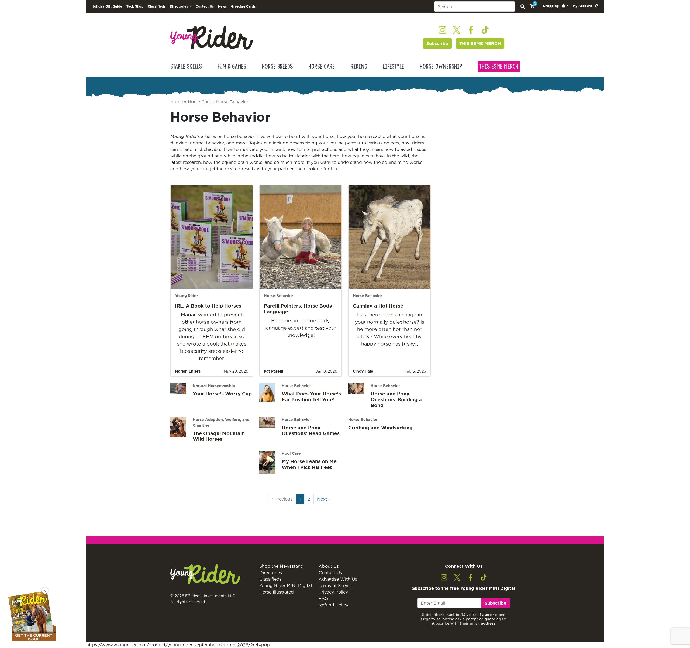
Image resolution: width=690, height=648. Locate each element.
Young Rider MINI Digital (285, 585)
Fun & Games (232, 66)
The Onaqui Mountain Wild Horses (219, 436)
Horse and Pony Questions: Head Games (311, 430)
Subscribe (437, 43)
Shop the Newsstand (281, 566)
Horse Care (321, 66)
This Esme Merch (498, 66)
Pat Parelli (273, 371)
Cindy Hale (363, 371)
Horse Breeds (277, 66)
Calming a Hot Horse (378, 305)
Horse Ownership (441, 66)
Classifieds (156, 6)
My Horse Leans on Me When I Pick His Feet (309, 464)
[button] (556, 6)
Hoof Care (291, 453)
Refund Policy (333, 604)
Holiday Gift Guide (107, 6)
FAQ (323, 598)
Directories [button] (179, 6)
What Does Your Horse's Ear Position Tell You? (311, 396)
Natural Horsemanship (214, 386)
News (222, 6)
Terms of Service (336, 585)
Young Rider (186, 296)
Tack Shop (134, 6)
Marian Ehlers (188, 371)
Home (176, 101)
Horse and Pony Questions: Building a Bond (396, 399)
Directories (270, 572)
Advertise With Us (338, 579)
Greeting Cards (243, 6)
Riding (359, 66)
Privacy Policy (333, 592)
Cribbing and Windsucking (380, 427)
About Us (329, 566)
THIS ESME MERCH (480, 43)
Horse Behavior (278, 296)
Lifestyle (393, 66)
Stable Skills (186, 66)
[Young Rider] (211, 37)
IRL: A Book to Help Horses (208, 305)
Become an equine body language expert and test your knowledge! (300, 328)
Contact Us (205, 6)
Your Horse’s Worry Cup (222, 393)
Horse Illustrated (276, 592)
